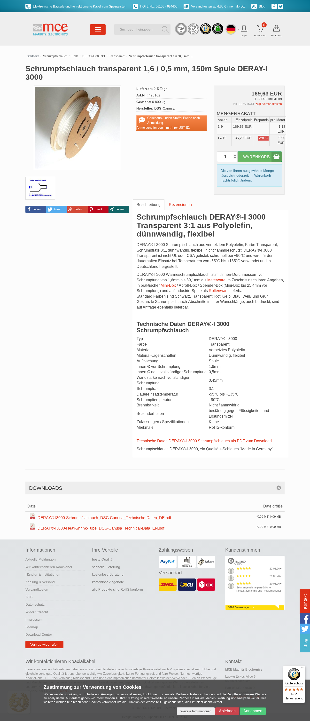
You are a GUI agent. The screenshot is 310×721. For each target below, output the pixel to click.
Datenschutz (35, 604)
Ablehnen (227, 711)
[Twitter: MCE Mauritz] (281, 6)
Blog (261, 6)
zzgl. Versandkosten (269, 104)
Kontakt (305, 601)
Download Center (38, 634)
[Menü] (302, 668)
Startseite (33, 56)
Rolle (74, 56)
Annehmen (252, 711)
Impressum (34, 619)
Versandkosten (36, 589)
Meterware (216, 280)
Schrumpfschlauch (55, 56)
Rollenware (219, 291)
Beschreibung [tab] (149, 205)
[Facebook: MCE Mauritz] (274, 6)
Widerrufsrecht (36, 612)
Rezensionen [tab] (180, 205)
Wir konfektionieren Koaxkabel (48, 567)
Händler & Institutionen (42, 574)
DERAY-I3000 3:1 (93, 56)
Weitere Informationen (195, 711)
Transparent (117, 56)
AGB (28, 597)
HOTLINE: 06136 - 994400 (158, 6)
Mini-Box (168, 285)
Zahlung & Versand (40, 582)
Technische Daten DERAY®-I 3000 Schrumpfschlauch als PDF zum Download (204, 441)
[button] (35, 209)
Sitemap (31, 627)
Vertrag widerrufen (44, 644)
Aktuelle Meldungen (40, 559)
